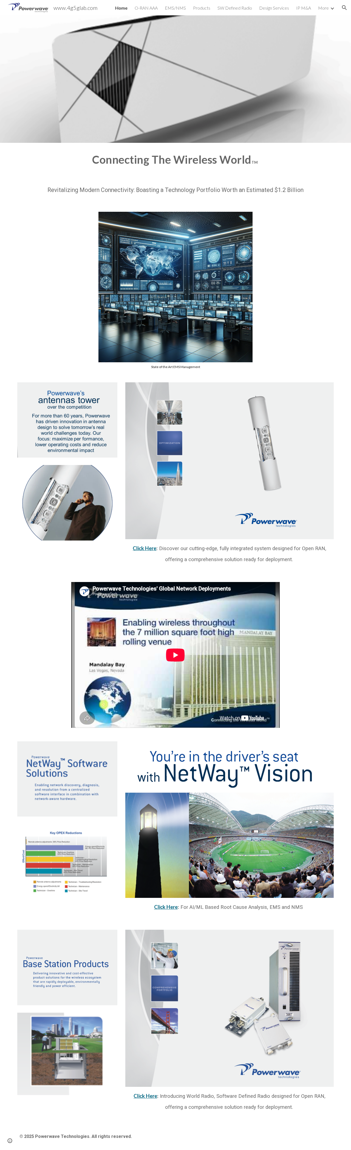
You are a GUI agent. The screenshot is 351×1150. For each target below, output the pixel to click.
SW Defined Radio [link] (234, 7)
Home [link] (121, 7)
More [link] (323, 7)
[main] (175, 159)
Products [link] (201, 7)
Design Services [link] (274, 7)
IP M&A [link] (303, 7)
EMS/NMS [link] (175, 7)
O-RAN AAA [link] (146, 7)
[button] (344, 7)
